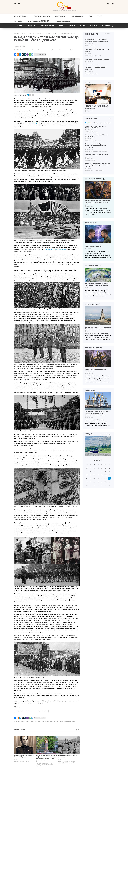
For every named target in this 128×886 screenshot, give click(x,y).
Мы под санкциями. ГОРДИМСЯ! (38, 21)
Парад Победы (33, 123)
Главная (16, 33)
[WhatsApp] (30, 54)
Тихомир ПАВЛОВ (19, 46)
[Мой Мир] (20, 54)
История (61, 26)
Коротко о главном (21, 16)
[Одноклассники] (18, 54)
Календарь (93, 26)
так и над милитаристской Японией (56, 249)
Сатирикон (18, 21)
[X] (23, 54)
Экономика (32, 26)
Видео (99, 16)
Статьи (23, 33)
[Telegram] (32, 54)
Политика (20, 26)
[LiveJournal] (25, 54)
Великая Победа (42, 711)
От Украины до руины (62, 21)
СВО (90, 16)
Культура (72, 26)
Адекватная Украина (47, 26)
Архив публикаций (105, 434)
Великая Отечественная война (24, 711)
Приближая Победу (77, 16)
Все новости (106, 26)
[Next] (111, 26)
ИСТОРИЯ (31, 33)
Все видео (108, 82)
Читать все (107, 33)
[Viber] (27, 54)
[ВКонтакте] (15, 54)
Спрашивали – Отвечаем (41, 16)
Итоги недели (60, 16)
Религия (82, 26)
